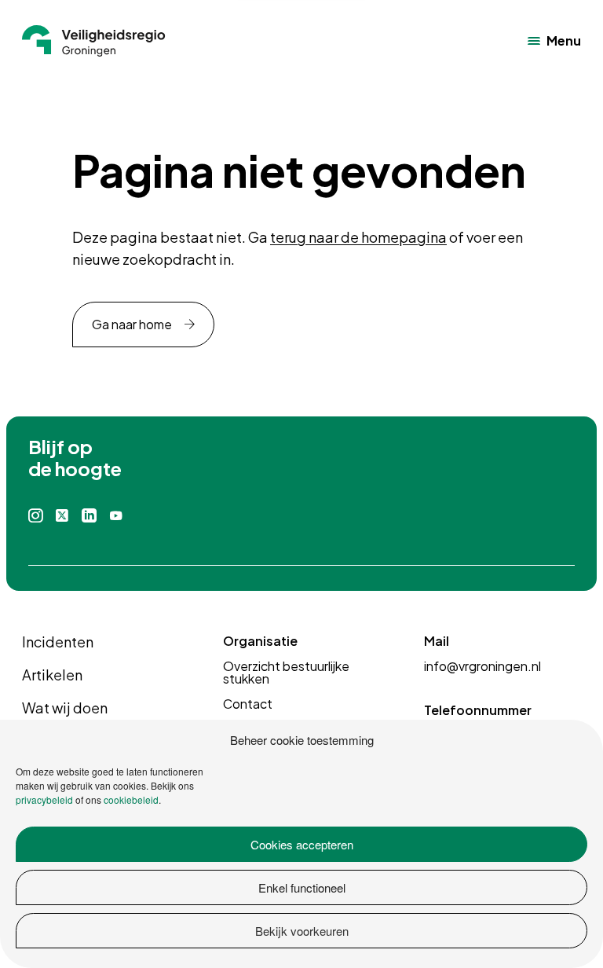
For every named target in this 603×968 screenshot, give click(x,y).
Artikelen (52, 675)
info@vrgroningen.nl (482, 666)
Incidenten (57, 641)
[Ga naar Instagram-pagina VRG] (35, 516)
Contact (247, 703)
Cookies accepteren (301, 844)
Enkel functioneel (301, 887)
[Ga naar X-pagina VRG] (62, 516)
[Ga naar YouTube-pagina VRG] (116, 516)
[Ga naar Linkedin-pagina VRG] (89, 516)
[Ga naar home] (94, 41)
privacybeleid (44, 799)
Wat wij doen (65, 707)
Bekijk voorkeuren (302, 930)
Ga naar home (132, 324)
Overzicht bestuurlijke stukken (286, 672)
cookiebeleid (131, 799)
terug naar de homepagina (358, 237)
